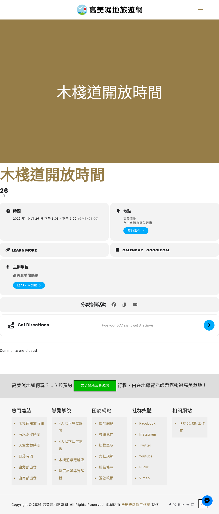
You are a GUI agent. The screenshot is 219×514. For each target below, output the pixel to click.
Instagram (147, 434)
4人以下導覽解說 (71, 427)
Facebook (147, 423)
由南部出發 (28, 478)
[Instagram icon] (192, 505)
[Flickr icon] (188, 505)
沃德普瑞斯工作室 (192, 427)
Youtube (146, 456)
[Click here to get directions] (209, 325)
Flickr (144, 467)
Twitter (145, 445)
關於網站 (106, 423)
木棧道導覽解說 (71, 460)
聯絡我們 (106, 434)
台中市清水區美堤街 (137, 223)
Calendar (132, 250)
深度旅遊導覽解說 (71, 474)
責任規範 (106, 456)
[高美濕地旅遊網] (109, 9)
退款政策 (106, 478)
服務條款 (106, 467)
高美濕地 (129, 218)
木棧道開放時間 (31, 423)
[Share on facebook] (113, 304)
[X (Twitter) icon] (174, 505)
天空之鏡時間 (29, 445)
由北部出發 (28, 467)
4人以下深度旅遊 (71, 445)
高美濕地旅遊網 (25, 275)
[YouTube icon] (183, 505)
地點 (127, 211)
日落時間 (26, 456)
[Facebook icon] (170, 505)
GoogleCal (158, 250)
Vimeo (144, 478)
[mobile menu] (200, 9)
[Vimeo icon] (179, 505)
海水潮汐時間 (29, 434)
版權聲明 (106, 445)
